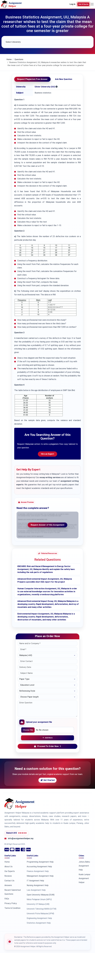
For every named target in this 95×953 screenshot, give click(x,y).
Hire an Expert (47, 454)
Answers (8, 885)
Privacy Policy (10, 903)
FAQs (6, 899)
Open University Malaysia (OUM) (40, 895)
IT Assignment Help (35, 880)
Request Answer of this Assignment (47, 525)
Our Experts (9, 871)
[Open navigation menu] (92, 4)
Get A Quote (83, 4)
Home (9, 59)
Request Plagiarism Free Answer (32, 79)
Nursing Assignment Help (37, 885)
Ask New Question (63, 79)
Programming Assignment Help (40, 862)
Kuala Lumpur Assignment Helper (84, 878)
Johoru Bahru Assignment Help (84, 866)
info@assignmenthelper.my (20, 838)
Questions (18, 59)
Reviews (8, 876)
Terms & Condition (12, 908)
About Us (8, 866)
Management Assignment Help (40, 876)
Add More (48, 738)
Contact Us (9, 880)
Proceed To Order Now (48, 746)
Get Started (49, 780)
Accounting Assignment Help (39, 866)
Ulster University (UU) (45, 87)
